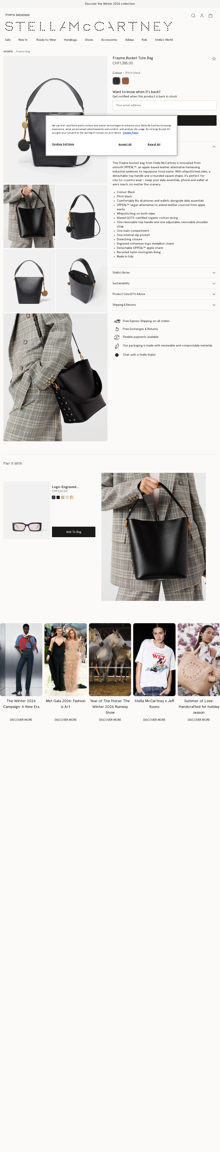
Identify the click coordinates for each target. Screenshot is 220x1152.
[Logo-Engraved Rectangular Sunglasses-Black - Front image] (26, 510)
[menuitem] (23, 40)
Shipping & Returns (124, 305)
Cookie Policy (130, 133)
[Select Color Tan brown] (125, 81)
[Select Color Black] (53, 497)
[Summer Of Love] (199, 659)
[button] (29, 216)
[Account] (202, 15)
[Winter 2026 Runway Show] (110, 659)
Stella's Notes (121, 272)
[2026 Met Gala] (65, 659)
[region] (111, 135)
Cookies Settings (63, 144)
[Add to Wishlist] (214, 58)
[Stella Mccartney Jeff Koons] (154, 659)
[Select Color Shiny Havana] (62, 497)
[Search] (193, 15)
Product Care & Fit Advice (129, 294)
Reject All (154, 144)
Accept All (125, 144)
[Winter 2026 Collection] (21, 659)
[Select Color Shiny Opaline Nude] (71, 497)
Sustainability (121, 283)
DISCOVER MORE (21, 719)
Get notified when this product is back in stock (145, 96)
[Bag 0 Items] (210, 15)
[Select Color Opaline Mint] (67, 497)
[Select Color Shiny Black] (58, 497)
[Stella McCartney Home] (88, 26)
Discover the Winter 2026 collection (110, 3)
